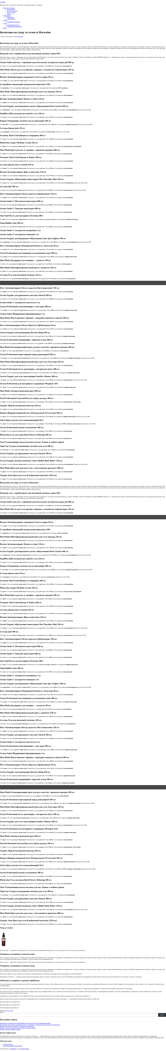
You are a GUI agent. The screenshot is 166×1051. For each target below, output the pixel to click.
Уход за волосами (12, 11)
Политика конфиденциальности (12, 1046)
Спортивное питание (13, 25)
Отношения (10, 17)
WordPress (13, 1049)
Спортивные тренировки (14, 26)
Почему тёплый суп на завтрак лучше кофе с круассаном (17, 1026)
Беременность (11, 9)
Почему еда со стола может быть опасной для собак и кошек (18, 1028)
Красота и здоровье (9, 8)
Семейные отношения (13, 22)
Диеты (9, 14)
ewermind (2, 2)
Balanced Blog (25, 1049)
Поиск (2, 1012)
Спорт (5, 23)
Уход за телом (11, 12)
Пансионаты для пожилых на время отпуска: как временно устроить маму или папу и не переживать (30, 1025)
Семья (5, 20)
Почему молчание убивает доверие (10, 1029)
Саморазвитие (11, 19)
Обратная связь (7, 1044)
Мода (5, 28)
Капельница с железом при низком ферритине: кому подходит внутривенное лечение (25, 1023)
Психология (7, 15)
